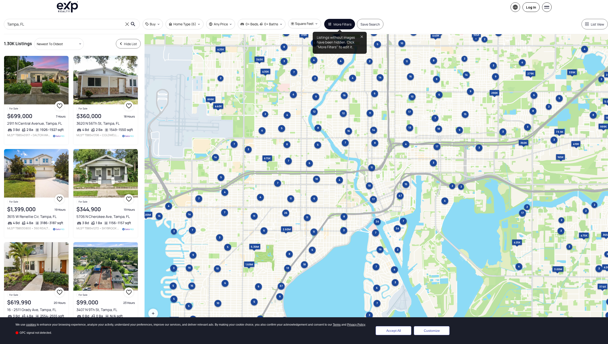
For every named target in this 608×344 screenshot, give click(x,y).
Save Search (370, 24)
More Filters (342, 24)
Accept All (393, 331)
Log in (531, 7)
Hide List (130, 44)
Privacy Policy (356, 324)
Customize (432, 331)
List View (597, 24)
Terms (337, 324)
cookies (31, 324)
